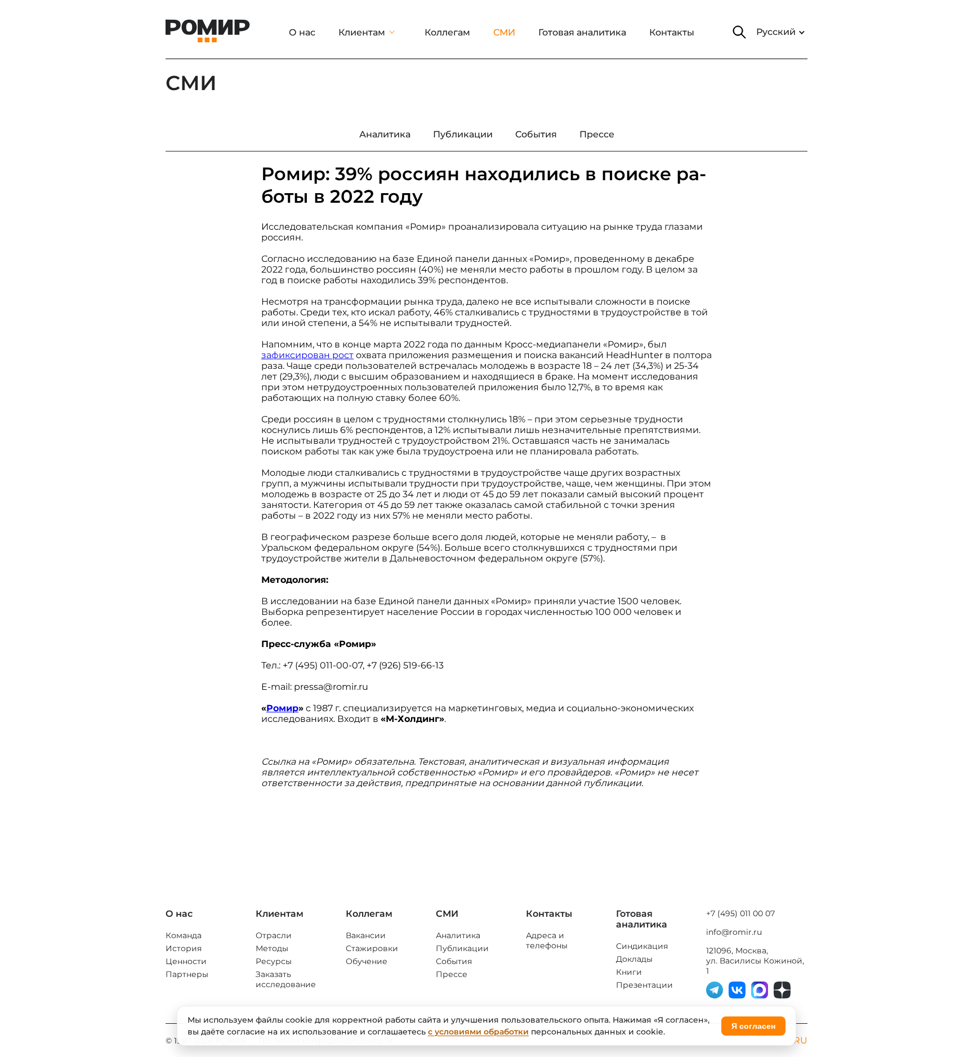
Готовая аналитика (582, 32)
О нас (302, 32)
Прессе (451, 974)
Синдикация (642, 946)
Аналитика (458, 935)
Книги (629, 972)
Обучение (366, 961)
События (454, 961)
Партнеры (187, 974)
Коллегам (447, 32)
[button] (739, 32)
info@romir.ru (734, 932)
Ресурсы (274, 961)
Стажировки (372, 948)
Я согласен (753, 1026)
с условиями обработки (478, 1032)
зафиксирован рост (307, 355)
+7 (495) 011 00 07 (740, 913)
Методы (272, 948)
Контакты (671, 32)
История (184, 948)
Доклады (634, 959)
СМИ (504, 32)
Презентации (644, 985)
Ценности (186, 961)
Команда (184, 935)
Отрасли (274, 935)
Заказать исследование (286, 979)
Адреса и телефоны (547, 940)
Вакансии (366, 935)
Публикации (462, 948)
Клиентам (361, 32)
